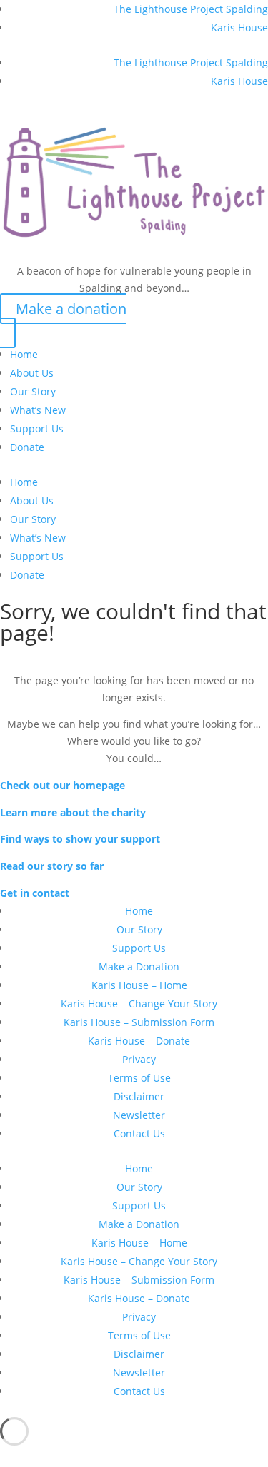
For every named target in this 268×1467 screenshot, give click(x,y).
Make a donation (71, 308)
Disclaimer (139, 1096)
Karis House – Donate (139, 1040)
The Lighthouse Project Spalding (191, 9)
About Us (32, 373)
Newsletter (139, 1115)
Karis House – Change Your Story (139, 1003)
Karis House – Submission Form (139, 1022)
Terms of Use (139, 1078)
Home (24, 354)
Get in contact (34, 893)
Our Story (33, 391)
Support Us (37, 428)
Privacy (139, 1059)
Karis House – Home (139, 985)
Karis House (239, 27)
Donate (27, 447)
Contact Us (139, 1133)
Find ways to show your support (80, 839)
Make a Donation (139, 966)
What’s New (38, 410)
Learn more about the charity (73, 812)
